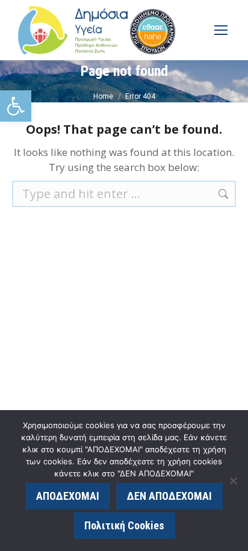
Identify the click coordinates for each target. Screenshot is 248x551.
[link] (15, 106)
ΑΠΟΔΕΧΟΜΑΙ (67, 496)
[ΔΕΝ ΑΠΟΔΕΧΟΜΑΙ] (233, 481)
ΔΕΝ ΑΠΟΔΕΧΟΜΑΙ (169, 496)
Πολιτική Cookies (124, 525)
